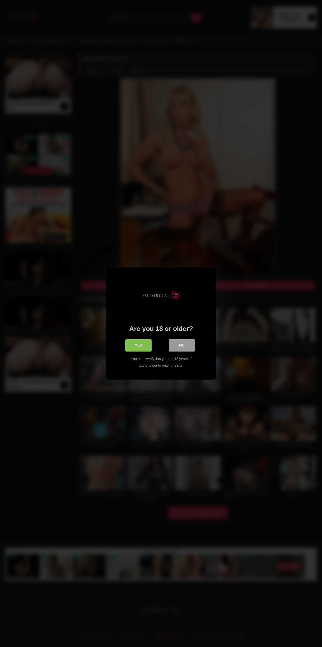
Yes (138, 345)
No (181, 345)
